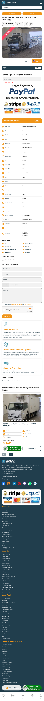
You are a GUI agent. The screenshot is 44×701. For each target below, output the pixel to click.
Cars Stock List (5, 525)
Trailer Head (5, 620)
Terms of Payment (6, 519)
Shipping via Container (7, 536)
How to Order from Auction (9, 516)
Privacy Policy (27, 304)
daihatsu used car (6, 572)
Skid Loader (5, 673)
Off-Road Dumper (6, 667)
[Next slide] (12, 454)
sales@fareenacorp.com (11, 476)
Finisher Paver (5, 658)
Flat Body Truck (6, 598)
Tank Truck (4, 611)
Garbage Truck (5, 616)
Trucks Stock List (6, 527)
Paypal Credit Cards (7, 523)
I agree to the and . (17, 304)
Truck (4, 390)
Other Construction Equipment (9, 682)
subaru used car (6, 565)
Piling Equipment (6, 669)
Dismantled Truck (6, 638)
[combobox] (37, 61)
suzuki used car (6, 563)
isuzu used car (5, 574)
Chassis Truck (5, 631)
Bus (3, 636)
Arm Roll (4, 634)
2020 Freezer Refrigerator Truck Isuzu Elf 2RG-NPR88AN (20, 425)
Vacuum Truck (5, 618)
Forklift (3, 660)
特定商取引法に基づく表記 (8, 548)
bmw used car (5, 578)
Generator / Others (7, 662)
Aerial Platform (5, 622)
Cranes (4, 653)
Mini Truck (4, 629)
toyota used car (6, 554)
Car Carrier (4, 627)
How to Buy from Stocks (8, 514)
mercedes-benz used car (8, 576)
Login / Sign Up (5, 541)
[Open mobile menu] (41, 3)
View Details (31, 448)
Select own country (9, 82)
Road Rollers (5, 651)
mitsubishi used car (7, 567)
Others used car (6, 592)
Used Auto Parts (6, 534)
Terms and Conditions (16, 304)
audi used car (5, 583)
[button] (6, 420)
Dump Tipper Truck (6, 607)
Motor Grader (5, 656)
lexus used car (6, 556)
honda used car (6, 561)
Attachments (5, 678)
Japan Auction (5, 532)
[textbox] (36, 61)
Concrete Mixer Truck (7, 609)
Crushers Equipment (7, 671)
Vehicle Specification (7, 539)
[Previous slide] (5, 454)
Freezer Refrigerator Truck (27, 387)
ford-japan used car (7, 587)
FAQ (3, 543)
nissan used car (6, 558)
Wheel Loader (5, 647)
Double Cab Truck (6, 614)
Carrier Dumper (6, 664)
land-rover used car (7, 585)
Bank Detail (4, 521)
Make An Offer (13, 688)
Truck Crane (5, 680)
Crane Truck (5, 605)
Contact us (5, 512)
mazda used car (6, 569)
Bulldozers (4, 649)
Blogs (3, 545)
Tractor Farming (6, 676)
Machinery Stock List (7, 530)
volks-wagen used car (7, 581)
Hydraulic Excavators (7, 644)
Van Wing (4, 600)
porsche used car (6, 590)
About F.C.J (4, 510)
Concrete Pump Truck (7, 625)
